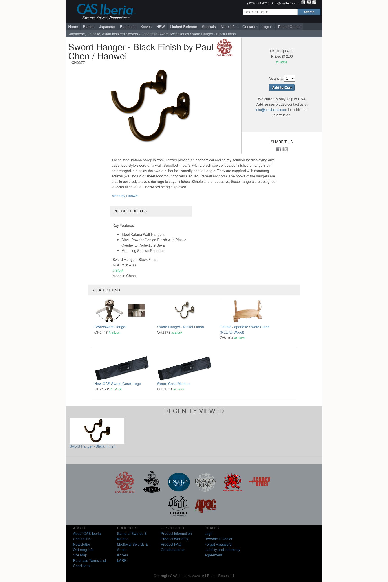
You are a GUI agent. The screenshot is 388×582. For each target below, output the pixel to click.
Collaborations (172, 549)
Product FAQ (171, 544)
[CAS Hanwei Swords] (125, 491)
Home (73, 26)
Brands (88, 26)
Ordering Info (83, 549)
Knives (146, 26)
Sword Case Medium (173, 383)
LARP (122, 560)
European (128, 26)
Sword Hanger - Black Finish (92, 446)
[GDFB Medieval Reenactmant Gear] (152, 491)
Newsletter (81, 544)
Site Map (80, 555)
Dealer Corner (289, 26)
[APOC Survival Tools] (205, 515)
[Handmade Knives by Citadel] (179, 515)
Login (266, 26)
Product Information (176, 533)
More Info (228, 26)
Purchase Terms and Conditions (89, 563)
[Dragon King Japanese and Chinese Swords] (205, 491)
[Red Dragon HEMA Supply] (232, 491)
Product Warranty (174, 538)
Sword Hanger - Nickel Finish (180, 326)
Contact (248, 26)
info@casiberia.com (286, 3)
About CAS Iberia (87, 533)
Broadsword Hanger (110, 326)
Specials (209, 26)
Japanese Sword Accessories (165, 33)
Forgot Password (218, 544)
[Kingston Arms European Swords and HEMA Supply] (179, 491)
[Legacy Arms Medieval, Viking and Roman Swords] (259, 491)
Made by (125, 195)
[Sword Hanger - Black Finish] (150, 105)
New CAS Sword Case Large (117, 383)
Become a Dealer (218, 538)
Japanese (107, 26)
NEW (160, 26)
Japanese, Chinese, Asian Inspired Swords (103, 33)
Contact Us (82, 538)
